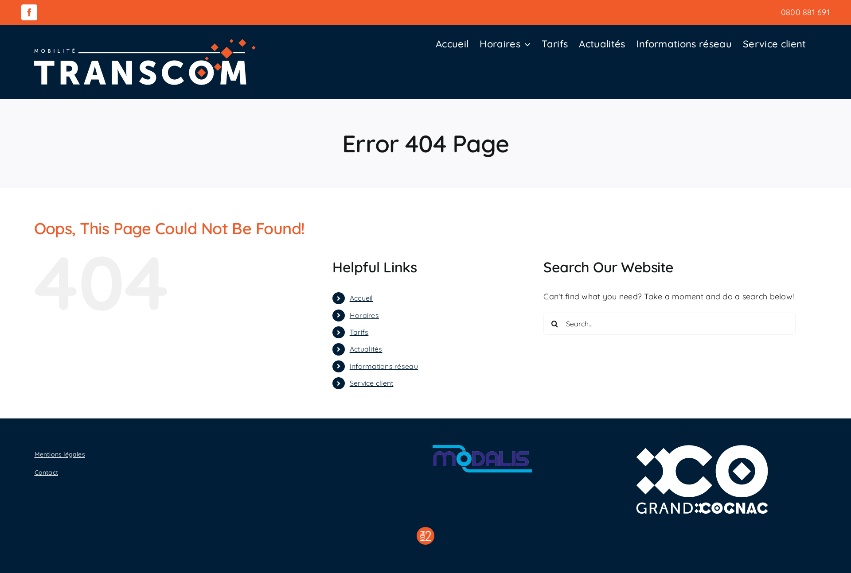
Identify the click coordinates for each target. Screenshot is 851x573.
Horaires (364, 315)
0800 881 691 (805, 12)
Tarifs (359, 332)
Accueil (361, 298)
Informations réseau (384, 366)
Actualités (366, 349)
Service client (372, 383)
